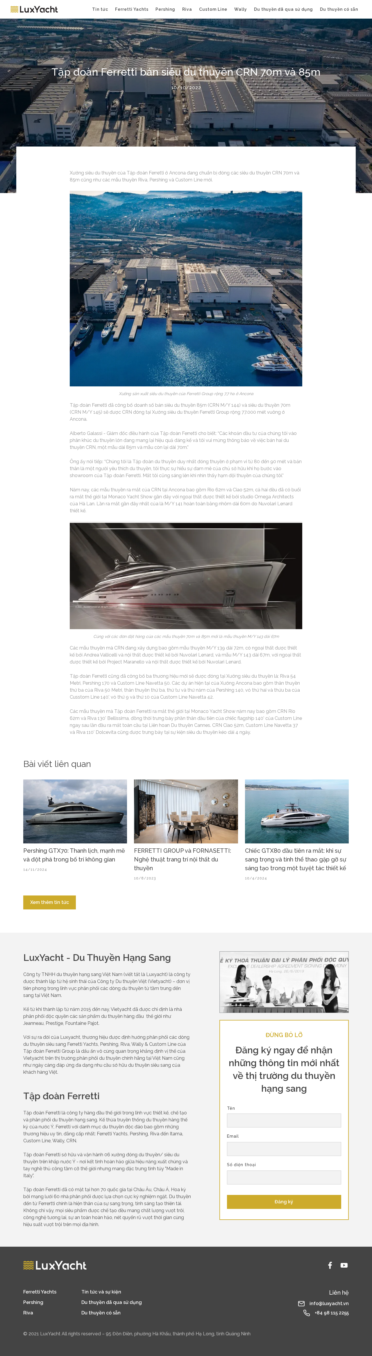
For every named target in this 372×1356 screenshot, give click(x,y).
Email (233, 1136)
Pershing (165, 9)
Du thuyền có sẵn (339, 9)
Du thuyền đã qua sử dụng (283, 9)
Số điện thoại (241, 1164)
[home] (34, 9)
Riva (187, 9)
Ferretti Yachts (132, 9)
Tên (231, 1108)
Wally (240, 9)
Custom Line (213, 9)
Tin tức (100, 9)
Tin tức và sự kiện (101, 1292)
